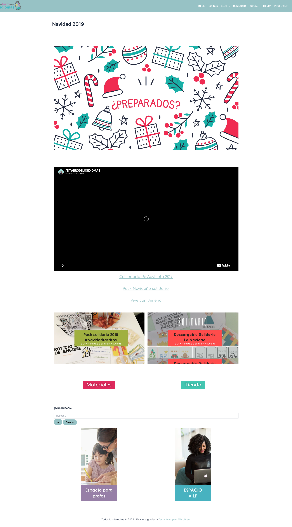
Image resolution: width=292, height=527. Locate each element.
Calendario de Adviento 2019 (146, 277)
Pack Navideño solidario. (146, 289)
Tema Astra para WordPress (174, 519)
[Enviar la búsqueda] (58, 422)
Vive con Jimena (146, 300)
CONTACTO (239, 6)
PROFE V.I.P (280, 6)
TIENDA (267, 6)
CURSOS (213, 6)
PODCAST (254, 6)
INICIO (201, 6)
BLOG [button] (224, 6)
